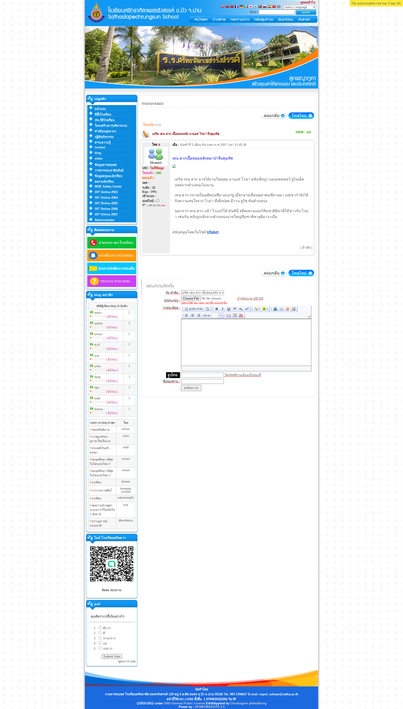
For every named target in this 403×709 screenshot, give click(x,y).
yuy (96, 355)
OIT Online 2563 (106, 192)
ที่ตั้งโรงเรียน (103, 114)
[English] (223, 7)
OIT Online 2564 (106, 197)
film (96, 387)
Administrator (105, 220)
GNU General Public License (184, 703)
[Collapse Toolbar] (309, 316)
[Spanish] (269, 7)
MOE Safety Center (108, 186)
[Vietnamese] (274, 7)
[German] (241, 7)
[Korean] (255, 7)
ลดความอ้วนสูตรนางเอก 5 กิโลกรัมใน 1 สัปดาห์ (102, 510)
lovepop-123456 (126, 490)
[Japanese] (251, 7)
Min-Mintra (126, 520)
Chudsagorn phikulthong (248, 703)
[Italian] (246, 7)
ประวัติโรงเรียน (105, 120)
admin (98, 323)
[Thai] (279, 7)
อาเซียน (96, 482)
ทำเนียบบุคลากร (105, 131)
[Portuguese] (260, 7)
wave (97, 312)
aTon (97, 366)
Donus (98, 409)
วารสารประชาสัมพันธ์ (109, 170)
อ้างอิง (306, 247)
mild (97, 398)
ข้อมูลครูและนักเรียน (108, 176)
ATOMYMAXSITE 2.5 (210, 707)
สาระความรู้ (103, 142)
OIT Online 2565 (106, 203)
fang (97, 377)
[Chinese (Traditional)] (232, 7)
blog (98, 153)
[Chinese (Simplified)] (227, 7)
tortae (126, 429)
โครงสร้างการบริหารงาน (111, 125)
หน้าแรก (100, 109)
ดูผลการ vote (127, 661)
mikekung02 (126, 497)
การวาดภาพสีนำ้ (102, 490)
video (99, 158)
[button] (194, 309)
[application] (246, 338)
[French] (237, 7)
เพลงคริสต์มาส (100, 429)
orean (98, 334)
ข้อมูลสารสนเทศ (106, 165)
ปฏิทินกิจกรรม (104, 137)
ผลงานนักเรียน (104, 181)
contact (100, 147)
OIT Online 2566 (106, 209)
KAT (97, 345)
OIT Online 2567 (106, 214)
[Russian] (265, 7)
